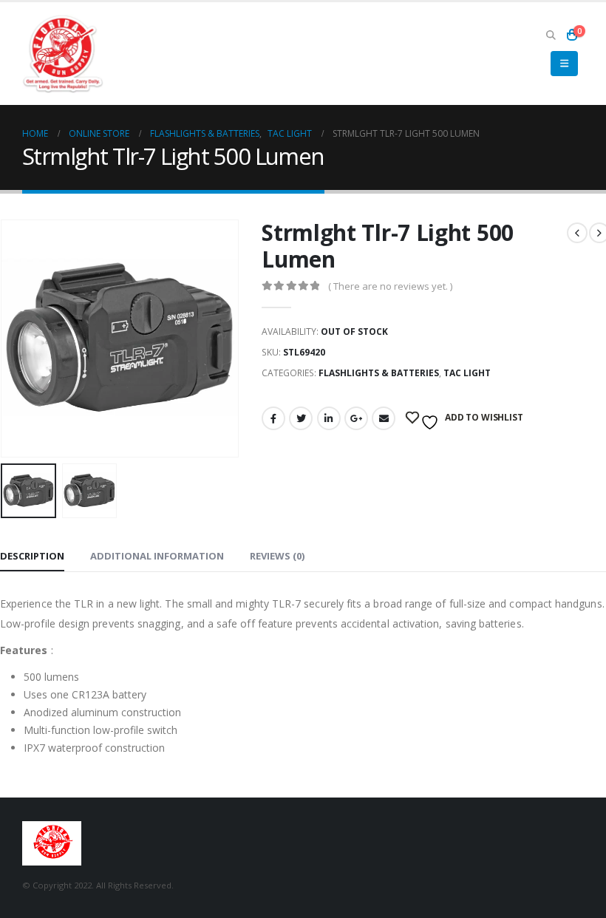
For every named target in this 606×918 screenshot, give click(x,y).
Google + (356, 418)
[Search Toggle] (550, 35)
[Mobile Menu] (564, 63)
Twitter (301, 418)
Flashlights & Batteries (379, 373)
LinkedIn (329, 418)
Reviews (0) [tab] (277, 555)
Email (383, 418)
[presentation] (18, 338)
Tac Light (467, 373)
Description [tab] (32, 555)
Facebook (273, 418)
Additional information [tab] (157, 555)
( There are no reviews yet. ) (390, 286)
